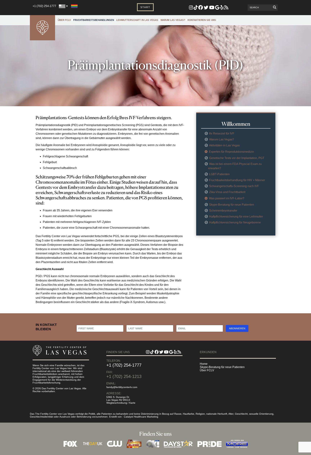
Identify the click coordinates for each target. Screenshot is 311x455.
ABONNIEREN (237, 328)
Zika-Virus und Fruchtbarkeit (227, 192)
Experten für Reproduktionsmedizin (231, 151)
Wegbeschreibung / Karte (120, 402)
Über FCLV (64, 20)
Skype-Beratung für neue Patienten (231, 204)
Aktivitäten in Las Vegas (224, 145)
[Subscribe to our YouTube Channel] (211, 8)
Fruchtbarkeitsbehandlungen (93, 20)
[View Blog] (226, 8)
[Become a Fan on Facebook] (200, 8)
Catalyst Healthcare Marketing (141, 416)
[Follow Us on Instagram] (191, 8)
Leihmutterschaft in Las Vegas (137, 20)
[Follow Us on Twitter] (206, 8)
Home (204, 363)
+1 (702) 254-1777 (44, 6)
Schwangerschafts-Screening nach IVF (234, 186)
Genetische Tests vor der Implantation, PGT (236, 158)
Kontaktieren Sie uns (202, 20)
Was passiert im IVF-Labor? (226, 198)
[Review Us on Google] (217, 8)
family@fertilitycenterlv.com (121, 387)
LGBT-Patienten (219, 174)
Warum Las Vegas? (173, 20)
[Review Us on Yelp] (222, 8)
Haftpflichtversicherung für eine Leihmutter (236, 216)
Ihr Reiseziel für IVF (221, 133)
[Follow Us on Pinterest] (196, 8)
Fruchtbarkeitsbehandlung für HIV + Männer (237, 180)
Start (145, 7)
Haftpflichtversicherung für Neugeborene (235, 222)
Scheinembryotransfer (223, 210)
